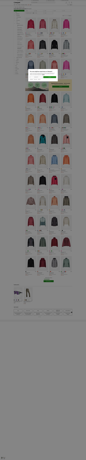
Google (43, 74)
